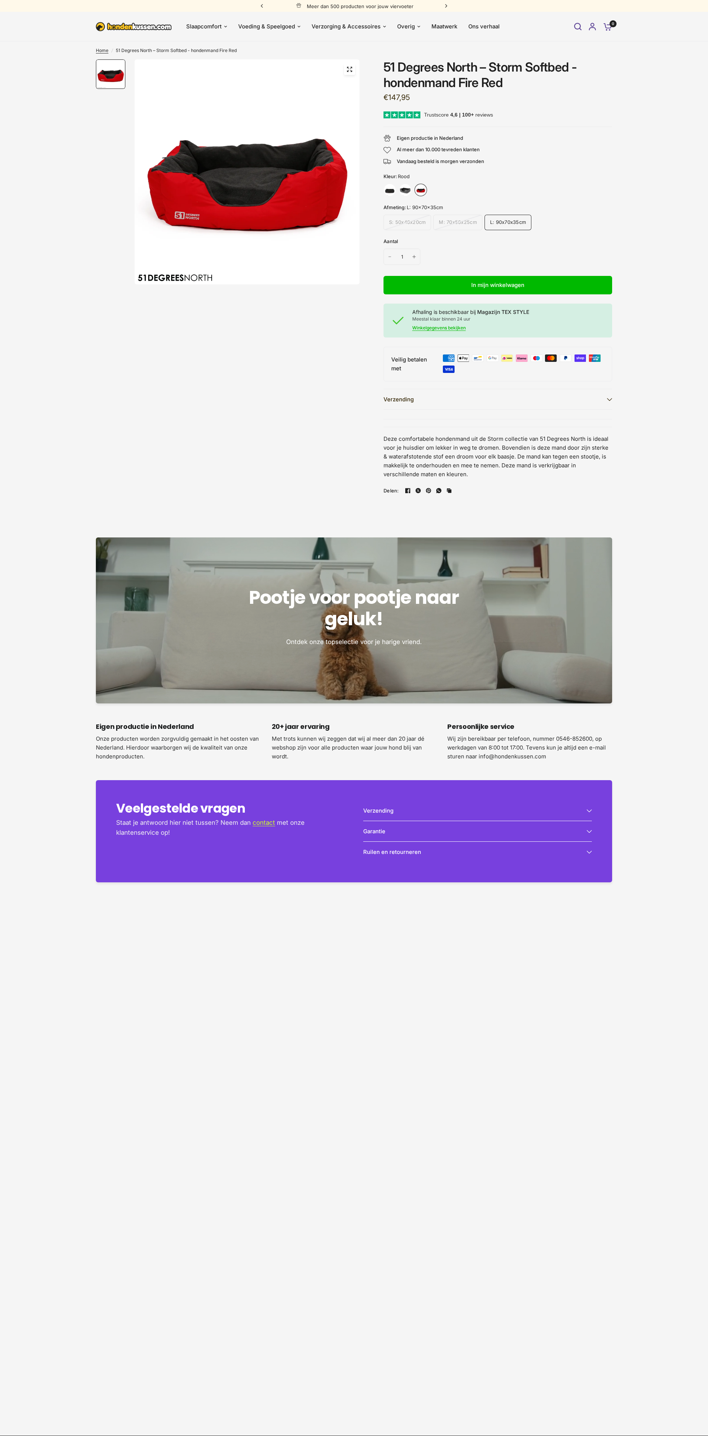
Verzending (399, 399)
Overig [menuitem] (406, 26)
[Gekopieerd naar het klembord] (449, 490)
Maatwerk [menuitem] (444, 26)
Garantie (374, 831)
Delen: (391, 490)
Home (102, 50)
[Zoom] (349, 69)
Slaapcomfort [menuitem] (204, 26)
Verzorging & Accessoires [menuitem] (346, 26)
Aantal (391, 241)
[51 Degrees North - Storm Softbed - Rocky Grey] (405, 190)
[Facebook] (407, 490)
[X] (418, 490)
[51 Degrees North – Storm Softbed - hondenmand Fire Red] (421, 190)
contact (264, 822)
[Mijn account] (592, 26)
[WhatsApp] (438, 490)
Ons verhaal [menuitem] (484, 26)
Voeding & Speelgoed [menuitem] (266, 26)
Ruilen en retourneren (392, 851)
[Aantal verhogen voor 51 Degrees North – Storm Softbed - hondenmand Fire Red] (414, 256)
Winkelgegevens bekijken (439, 328)
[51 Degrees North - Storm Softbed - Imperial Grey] (390, 190)
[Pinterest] (428, 490)
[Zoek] (577, 26)
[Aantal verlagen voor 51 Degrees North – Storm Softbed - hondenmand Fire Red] (390, 256)
